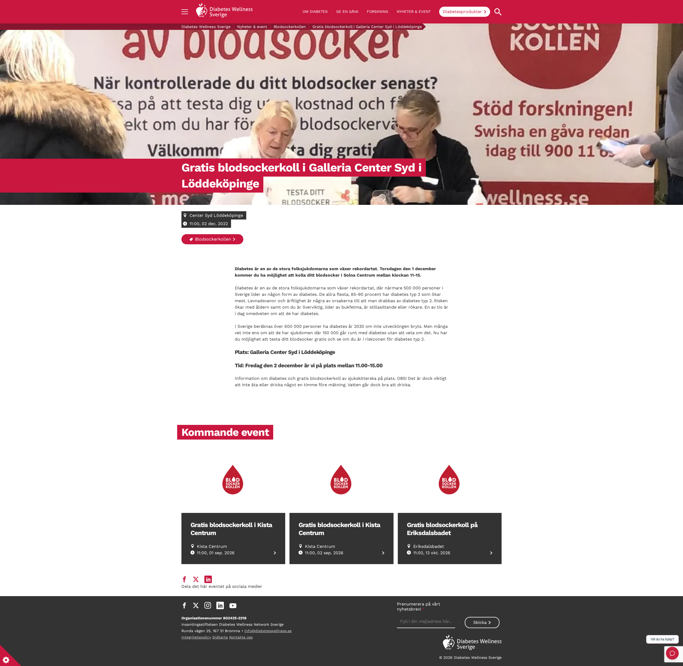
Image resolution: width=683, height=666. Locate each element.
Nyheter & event (414, 11)
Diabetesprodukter (462, 11)
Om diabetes (315, 11)
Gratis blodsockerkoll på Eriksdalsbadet (442, 529)
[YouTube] (233, 605)
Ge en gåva (347, 11)
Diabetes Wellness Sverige (206, 27)
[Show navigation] (184, 12)
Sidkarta (220, 637)
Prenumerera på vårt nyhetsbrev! (418, 606)
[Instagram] (207, 605)
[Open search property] (498, 12)
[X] (196, 605)
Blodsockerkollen (290, 27)
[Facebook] (184, 605)
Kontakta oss (241, 637)
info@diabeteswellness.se (268, 631)
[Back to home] (224, 12)
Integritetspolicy (196, 637)
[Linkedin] (220, 605)
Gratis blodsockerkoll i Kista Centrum (231, 529)
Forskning (377, 11)
